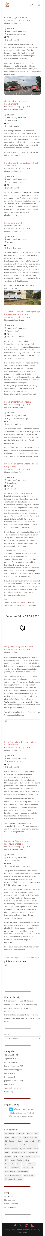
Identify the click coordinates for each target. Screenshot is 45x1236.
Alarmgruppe (9, 1133)
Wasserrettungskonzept (13, 1175)
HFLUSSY (23, 1145)
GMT (38, 1141)
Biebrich (29, 1133)
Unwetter (26, 1168)
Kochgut (24, 1152)
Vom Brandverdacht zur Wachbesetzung (20, 1004)
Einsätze (22, 23)
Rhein (18, 1164)
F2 (6, 1141)
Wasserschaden (29, 1175)
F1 (36, 1137)
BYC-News (21, 602)
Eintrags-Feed (9, 1200)
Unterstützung (15, 1168)
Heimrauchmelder (11, 1145)
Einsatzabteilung (11, 23)
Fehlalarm (12, 1141)
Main (15, 1156)
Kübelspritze (33, 1152)
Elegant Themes (22, 1230)
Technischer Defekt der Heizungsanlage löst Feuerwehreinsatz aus (22, 313)
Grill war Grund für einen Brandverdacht (15, 102)
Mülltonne (28, 1156)
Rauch (13, 1160)
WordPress (22, 1232)
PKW (6, 1160)
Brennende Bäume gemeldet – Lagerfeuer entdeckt (18, 842)
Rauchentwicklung (23, 1160)
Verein (6, 1092)
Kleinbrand (15, 1152)
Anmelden (8, 1196)
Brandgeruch (16, 1137)
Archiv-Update (10, 1062)
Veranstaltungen (11, 1088)
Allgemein (8, 1058)
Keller (7, 1152)
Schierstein (31, 1164)
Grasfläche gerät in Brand (15, 17)
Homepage (8, 1077)
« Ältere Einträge (11, 957)
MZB (21, 1156)
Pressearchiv (9, 1084)
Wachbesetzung (10, 1171)
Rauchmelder (9, 1164)
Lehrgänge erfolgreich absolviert (19, 646)
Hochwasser (32, 1145)
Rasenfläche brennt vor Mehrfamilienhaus (14, 224)
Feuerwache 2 (29, 1141)
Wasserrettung (23, 1171)
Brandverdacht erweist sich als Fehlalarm (21, 1015)
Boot (36, 1133)
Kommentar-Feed (11, 1204)
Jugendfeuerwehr (11, 1081)
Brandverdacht (28, 1137)
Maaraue (8, 1156)
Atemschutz (20, 1133)
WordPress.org (10, 1207)
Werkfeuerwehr (10, 1179)
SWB (6, 1168)
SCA (24, 1164)
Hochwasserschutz (11, 1149)
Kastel (36, 1149)
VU (32, 1168)
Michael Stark (13, 20)
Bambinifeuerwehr (11, 1066)
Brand (7, 1137)
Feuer (20, 1141)
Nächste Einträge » (31, 957)
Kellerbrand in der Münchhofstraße (18, 1001)
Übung (20, 1179)
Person (36, 1156)
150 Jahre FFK (9, 1055)
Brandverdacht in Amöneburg (17, 402)
